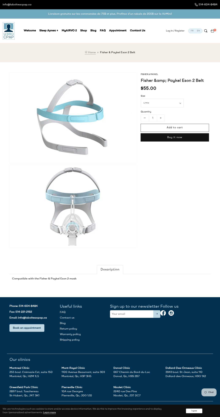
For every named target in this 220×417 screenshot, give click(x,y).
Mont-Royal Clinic (73, 368)
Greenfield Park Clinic (23, 387)
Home (91, 52)
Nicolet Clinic (122, 387)
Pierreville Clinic (72, 387)
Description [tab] (110, 269)
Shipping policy (70, 339)
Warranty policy (70, 334)
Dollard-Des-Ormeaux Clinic (184, 368)
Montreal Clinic (19, 368)
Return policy (68, 328)
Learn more (49, 412)
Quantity (146, 112)
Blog (63, 323)
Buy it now (174, 137)
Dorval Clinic (121, 368)
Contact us (67, 317)
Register (179, 31)
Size (143, 96)
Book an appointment (27, 328)
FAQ (62, 312)
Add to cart (175, 127)
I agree (194, 411)
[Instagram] (171, 313)
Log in (169, 31)
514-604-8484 (208, 4)
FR (192, 31)
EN (198, 31)
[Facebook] (163, 313)
